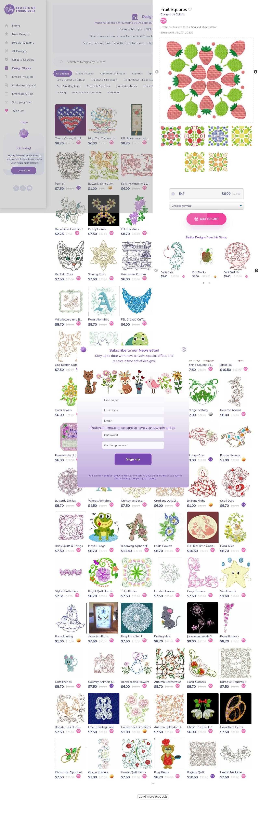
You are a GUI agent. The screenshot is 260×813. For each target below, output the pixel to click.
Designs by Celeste (172, 14)
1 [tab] (203, 283)
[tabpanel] (176, 260)
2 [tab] (209, 283)
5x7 (181, 193)
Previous (157, 72)
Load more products (153, 796)
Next (256, 72)
